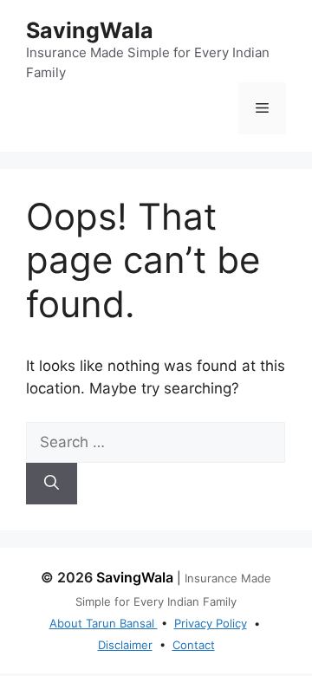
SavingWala (89, 30)
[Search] (51, 483)
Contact (193, 645)
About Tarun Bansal (103, 623)
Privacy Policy (210, 623)
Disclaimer (125, 645)
